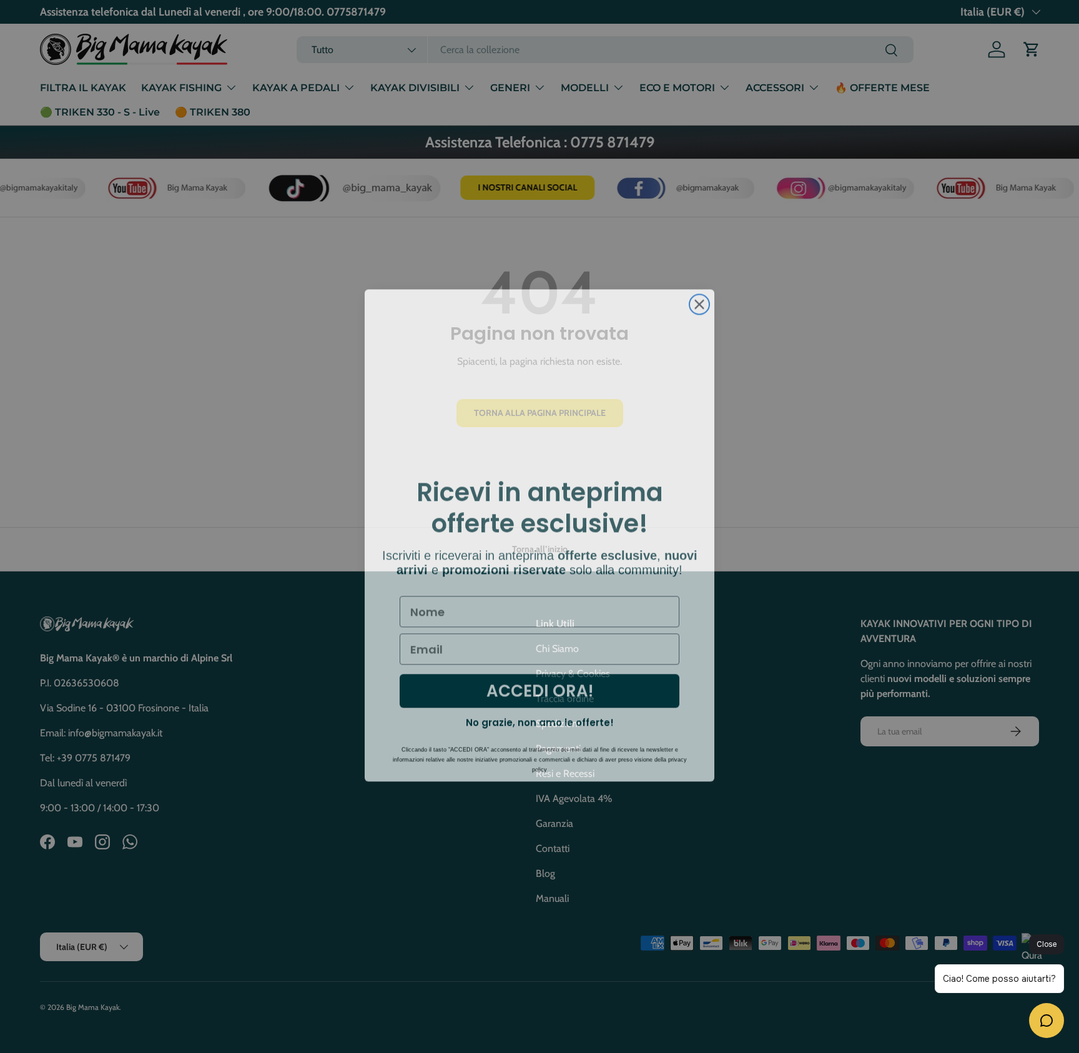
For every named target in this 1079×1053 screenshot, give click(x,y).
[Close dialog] (699, 295)
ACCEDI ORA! (539, 682)
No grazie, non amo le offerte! (540, 713)
